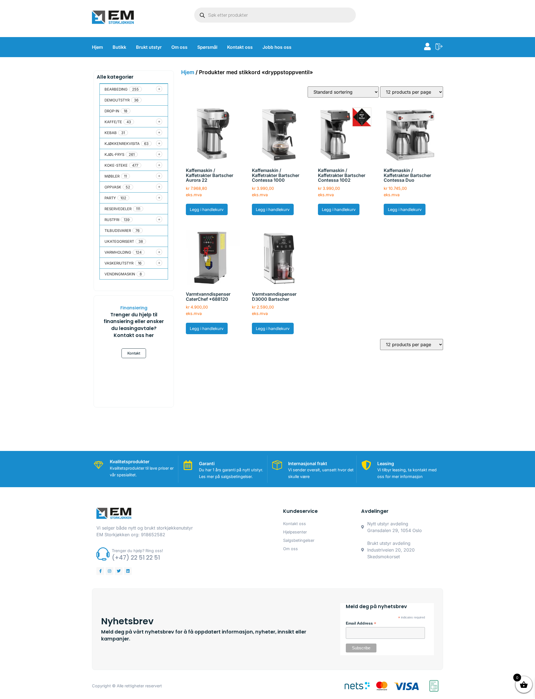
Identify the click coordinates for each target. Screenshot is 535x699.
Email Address (361, 623)
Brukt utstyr (149, 47)
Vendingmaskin (119, 274)
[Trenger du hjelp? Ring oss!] (103, 553)
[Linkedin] (128, 571)
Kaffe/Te (113, 122)
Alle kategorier (115, 77)
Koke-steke (116, 165)
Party (110, 198)
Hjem (97, 47)
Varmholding (117, 252)
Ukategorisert (119, 241)
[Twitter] (119, 571)
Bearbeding (116, 89)
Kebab (110, 132)
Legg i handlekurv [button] (206, 209)
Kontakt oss (240, 47)
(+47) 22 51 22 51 (136, 558)
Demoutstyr (117, 100)
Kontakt (133, 353)
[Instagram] (109, 571)
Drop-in (111, 111)
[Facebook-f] (100, 571)
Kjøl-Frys (114, 154)
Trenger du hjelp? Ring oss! (137, 550)
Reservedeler (118, 209)
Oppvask (112, 187)
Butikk (119, 47)
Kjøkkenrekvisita (122, 143)
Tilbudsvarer (117, 230)
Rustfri (111, 219)
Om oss (179, 47)
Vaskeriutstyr (118, 263)
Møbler (112, 176)
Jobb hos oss (276, 47)
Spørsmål (207, 47)
